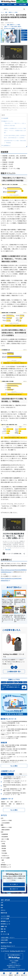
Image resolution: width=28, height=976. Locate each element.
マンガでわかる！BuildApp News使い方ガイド (13, 951)
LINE (23, 35)
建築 (8, 24)
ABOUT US (3, 948)
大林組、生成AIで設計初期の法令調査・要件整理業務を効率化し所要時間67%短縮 (14, 745)
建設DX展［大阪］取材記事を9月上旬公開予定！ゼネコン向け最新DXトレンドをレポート (14, 761)
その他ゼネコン (5, 855)
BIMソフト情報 (5, 839)
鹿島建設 (4, 846)
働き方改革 (14, 26)
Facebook (25, 32)
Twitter (24, 30)
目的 (3, 4)
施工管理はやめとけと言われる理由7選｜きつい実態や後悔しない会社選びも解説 (13, 753)
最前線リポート (20, 804)
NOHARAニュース (6, 867)
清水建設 (4, 848)
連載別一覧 (4, 926)
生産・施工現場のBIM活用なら (14, 955)
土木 (2, 806)
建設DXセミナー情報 (6, 942)
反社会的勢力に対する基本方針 (13, 965)
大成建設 (4, 851)
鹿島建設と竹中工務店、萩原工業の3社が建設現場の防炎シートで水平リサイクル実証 (13, 749)
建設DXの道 (4, 913)
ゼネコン (3, 841)
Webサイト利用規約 (14, 960)
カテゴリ (9, 4)
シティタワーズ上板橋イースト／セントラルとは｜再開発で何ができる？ (14, 757)
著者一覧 (3, 929)
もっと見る (14, 766)
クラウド (8, 806)
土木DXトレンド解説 (7, 820)
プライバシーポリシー (13, 964)
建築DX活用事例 (5, 829)
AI (13, 804)
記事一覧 (3, 931)
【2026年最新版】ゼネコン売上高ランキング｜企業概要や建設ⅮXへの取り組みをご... (14, 777)
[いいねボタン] (24, 687)
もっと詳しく (14, 884)
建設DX (19, 26)
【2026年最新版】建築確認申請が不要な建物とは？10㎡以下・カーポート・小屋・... (14, 793)
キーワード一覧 (5, 934)
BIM (12, 801)
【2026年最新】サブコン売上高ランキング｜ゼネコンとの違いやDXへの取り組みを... (14, 781)
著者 (15, 4)
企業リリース (7, 26)
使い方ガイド (14, 889)
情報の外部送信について (13, 967)
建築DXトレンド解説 (15, 24)
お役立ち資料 (4, 940)
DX (7, 801)
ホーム (2, 12)
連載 (3, 860)
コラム (3, 862)
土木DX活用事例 (5, 823)
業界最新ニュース (6, 865)
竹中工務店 (4, 853)
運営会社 (13, 962)
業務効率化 (4, 804)
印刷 (23, 39)
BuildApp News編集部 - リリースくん (13, 28)
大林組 (3, 843)
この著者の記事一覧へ (14, 671)
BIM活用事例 (5, 836)
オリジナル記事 (5, 858)
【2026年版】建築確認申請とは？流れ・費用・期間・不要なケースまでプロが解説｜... (14, 789)
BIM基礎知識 (5, 834)
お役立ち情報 (22, 4)
